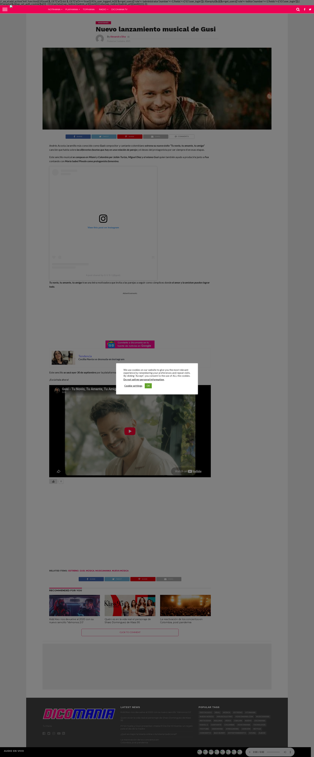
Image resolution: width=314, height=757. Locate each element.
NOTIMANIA (54, 9)
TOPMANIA (89, 9)
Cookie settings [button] (133, 385)
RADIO (102, 9)
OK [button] (148, 385)
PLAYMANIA (71, 9)
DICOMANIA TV (119, 9)
